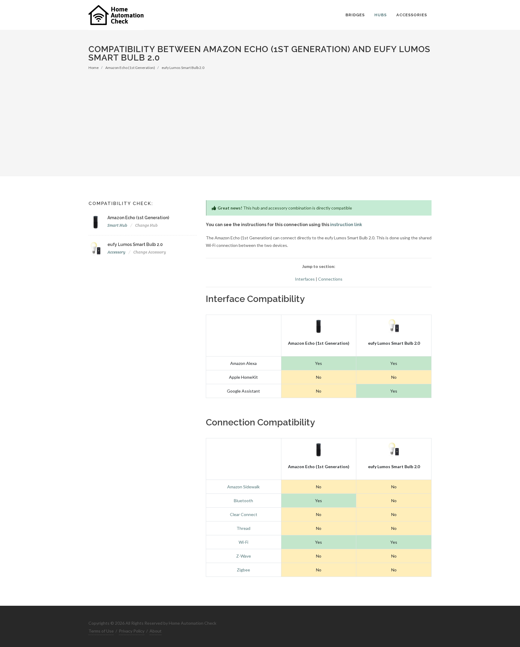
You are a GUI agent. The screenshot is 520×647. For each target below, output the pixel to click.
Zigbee (243, 569)
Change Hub (146, 225)
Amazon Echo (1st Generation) (130, 67)
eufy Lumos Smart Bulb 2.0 (183, 67)
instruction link (346, 224)
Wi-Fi (243, 542)
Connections (330, 279)
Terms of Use (101, 630)
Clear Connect (243, 514)
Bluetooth (243, 500)
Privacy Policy (131, 630)
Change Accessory (149, 252)
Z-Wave (243, 555)
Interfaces (305, 279)
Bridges (355, 15)
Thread (243, 528)
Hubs (380, 15)
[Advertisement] (260, 115)
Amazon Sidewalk (243, 486)
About (156, 630)
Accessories (411, 15)
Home (93, 67)
